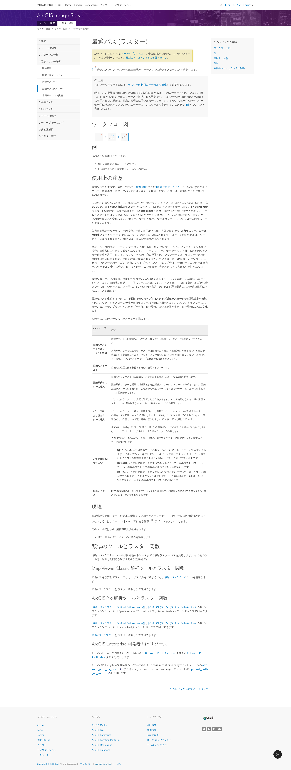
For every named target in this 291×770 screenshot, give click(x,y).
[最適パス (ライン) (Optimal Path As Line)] (172, 607)
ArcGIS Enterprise (101, 734)
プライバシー (86, 764)
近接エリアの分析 (80, 29)
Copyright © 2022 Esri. (48, 764)
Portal (68, 4)
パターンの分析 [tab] (49, 54)
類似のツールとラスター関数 (229, 68)
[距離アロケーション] (168, 186)
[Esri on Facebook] (209, 729)
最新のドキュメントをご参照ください (146, 57)
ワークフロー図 (222, 48)
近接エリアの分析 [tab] (51, 61)
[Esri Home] (208, 718)
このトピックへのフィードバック (188, 689)
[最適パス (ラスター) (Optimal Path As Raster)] (118, 607)
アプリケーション (121, 4)
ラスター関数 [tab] (48, 136)
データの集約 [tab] (48, 47)
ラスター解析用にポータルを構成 (147, 84)
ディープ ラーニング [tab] (52, 122)
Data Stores (91, 4)
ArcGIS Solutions (101, 749)
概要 (52, 23)
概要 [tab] (43, 41)
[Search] (221, 4)
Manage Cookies (102, 764)
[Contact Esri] (219, 729)
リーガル (116, 764)
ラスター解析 (66, 23)
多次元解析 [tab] (47, 129)
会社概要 (152, 725)
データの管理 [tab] (48, 115)
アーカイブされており (134, 53)
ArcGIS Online (99, 725)
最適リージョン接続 (52, 95)
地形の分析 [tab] (47, 109)
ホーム (42, 23)
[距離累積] (141, 186)
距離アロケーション (52, 75)
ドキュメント (44, 754)
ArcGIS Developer (102, 744)
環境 (216, 63)
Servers (78, 4)
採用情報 (152, 729)
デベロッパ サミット (158, 744)
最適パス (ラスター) (52, 88)
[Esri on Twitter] (204, 729)
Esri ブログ (153, 734)
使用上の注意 (221, 58)
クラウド (105, 4)
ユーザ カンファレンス (159, 739)
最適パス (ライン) (51, 81)
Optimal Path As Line (160, 653)
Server (40, 734)
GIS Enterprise (49, 5)
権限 (187, 104)
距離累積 (46, 68)
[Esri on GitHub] (214, 729)
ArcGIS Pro (98, 729)
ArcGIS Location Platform (106, 739)
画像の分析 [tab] (47, 102)
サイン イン (234, 4)
